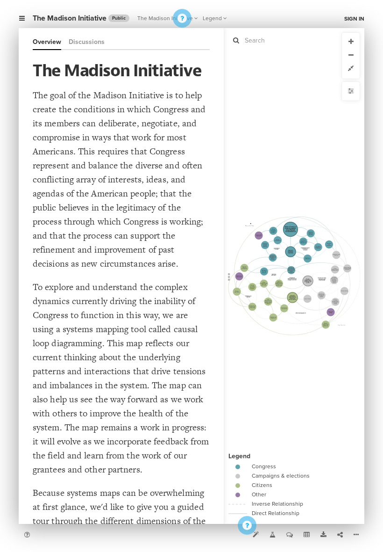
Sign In (354, 18)
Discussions (87, 42)
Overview (47, 42)
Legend (212, 18)
